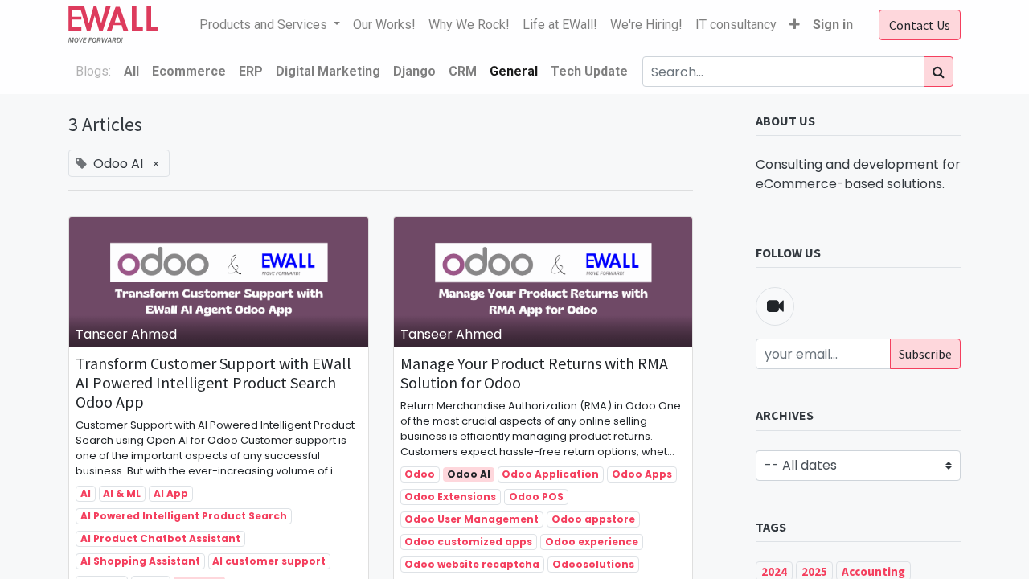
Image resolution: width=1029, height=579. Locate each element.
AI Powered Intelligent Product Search (183, 516)
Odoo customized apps (468, 541)
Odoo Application (550, 474)
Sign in (833, 24)
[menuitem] (384, 25)
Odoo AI (468, 474)
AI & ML (122, 493)
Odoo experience (591, 541)
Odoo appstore (593, 519)
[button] (794, 25)
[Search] (938, 71)
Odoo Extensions (450, 496)
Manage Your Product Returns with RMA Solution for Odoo (534, 373)
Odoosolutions (593, 564)
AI (85, 493)
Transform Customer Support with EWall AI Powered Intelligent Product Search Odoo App (213, 383)
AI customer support (269, 561)
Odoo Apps (642, 474)
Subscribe (925, 354)
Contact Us (919, 25)
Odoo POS (536, 496)
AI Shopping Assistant (140, 561)
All (131, 71)
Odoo (419, 474)
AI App (171, 493)
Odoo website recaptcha (471, 564)
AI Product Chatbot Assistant (160, 538)
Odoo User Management (471, 519)
